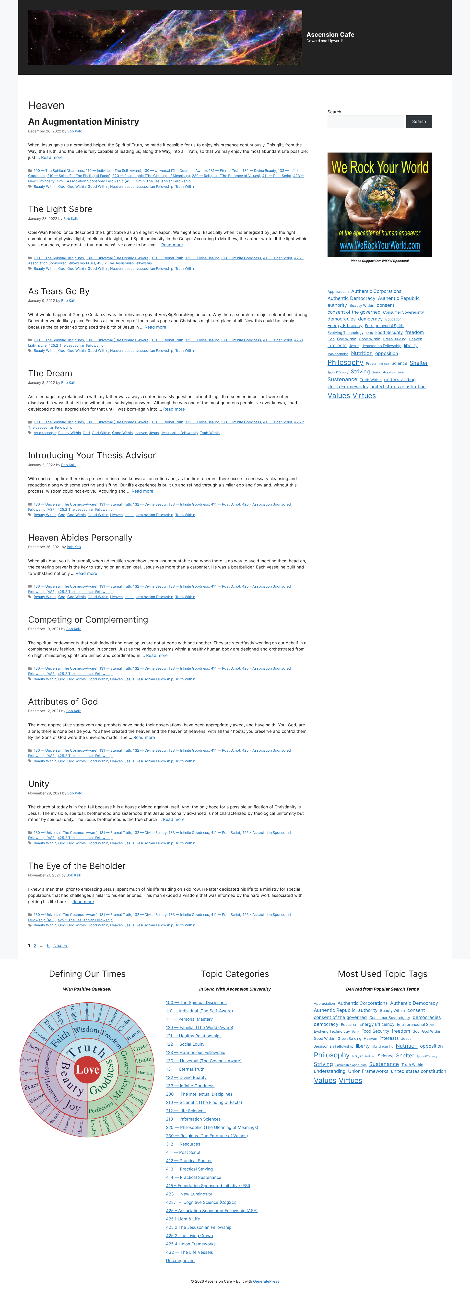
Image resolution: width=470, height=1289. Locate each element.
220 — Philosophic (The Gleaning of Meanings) (151, 176)
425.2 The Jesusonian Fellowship (163, 181)
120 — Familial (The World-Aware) (199, 1027)
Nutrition (362, 353)
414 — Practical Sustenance (193, 1177)
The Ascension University (114, 82)
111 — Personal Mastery (189, 1019)
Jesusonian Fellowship (154, 186)
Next (60, 945)
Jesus (129, 186)
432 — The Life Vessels (189, 1252)
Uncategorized (180, 1260)
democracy (370, 319)
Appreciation (338, 291)
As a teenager (45, 433)
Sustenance (342, 379)
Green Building (394, 339)
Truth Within (185, 186)
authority (337, 305)
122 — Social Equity (185, 1044)
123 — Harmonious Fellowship (195, 1052)
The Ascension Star (350, 82)
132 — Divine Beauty (259, 170)
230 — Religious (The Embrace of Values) (226, 176)
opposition (386, 353)
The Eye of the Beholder (77, 866)
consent (385, 305)
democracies (342, 319)
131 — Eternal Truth (225, 170)
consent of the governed (354, 312)
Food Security (389, 332)
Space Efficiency (338, 372)
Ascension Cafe (330, 34)
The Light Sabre (60, 209)
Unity (38, 784)
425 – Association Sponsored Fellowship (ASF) (212, 1210)
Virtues (364, 395)
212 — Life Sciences (186, 1110)
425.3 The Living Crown (189, 1235)
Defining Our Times (65, 82)
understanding (400, 379)
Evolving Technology (346, 333)
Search (334, 111)
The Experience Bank (164, 82)
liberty (411, 345)
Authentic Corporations (376, 291)
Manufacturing (338, 354)
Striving (360, 371)
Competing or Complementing (88, 619)
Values (339, 395)
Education (393, 319)
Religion (384, 364)
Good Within (98, 186)
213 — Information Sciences (193, 1119)
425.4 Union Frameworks (191, 1244)
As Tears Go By (59, 291)
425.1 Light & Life (183, 1219)
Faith (369, 333)
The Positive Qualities (242, 82)
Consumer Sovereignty (403, 312)
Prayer (371, 364)
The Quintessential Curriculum (297, 82)
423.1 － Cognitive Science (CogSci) (201, 1202)
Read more (52, 157)
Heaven (116, 186)
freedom (414, 332)
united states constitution (398, 387)
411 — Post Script (276, 176)
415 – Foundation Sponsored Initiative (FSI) (208, 1185)
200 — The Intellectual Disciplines (199, 1094)
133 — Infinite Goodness (241, 258)
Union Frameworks (348, 387)
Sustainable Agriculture (388, 372)
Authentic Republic (399, 298)
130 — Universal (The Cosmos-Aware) (175, 170)
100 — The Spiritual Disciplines (59, 170)
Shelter (419, 363)
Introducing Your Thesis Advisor (92, 455)
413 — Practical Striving (189, 1169)
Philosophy (346, 362)
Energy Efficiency (345, 325)
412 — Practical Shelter (189, 1160)
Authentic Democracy (352, 298)
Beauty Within (45, 186)
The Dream (50, 373)
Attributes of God (63, 701)
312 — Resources (183, 1144)
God (61, 186)
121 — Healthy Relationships (194, 1035)
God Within (76, 186)
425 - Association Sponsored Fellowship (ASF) (95, 181)
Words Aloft (203, 82)
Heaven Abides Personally (80, 537)
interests (337, 345)
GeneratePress (266, 1281)
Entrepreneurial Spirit (384, 325)
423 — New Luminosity (189, 1194)
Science (399, 363)
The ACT (30, 82)
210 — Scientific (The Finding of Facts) (78, 176)
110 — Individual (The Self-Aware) (113, 170)
